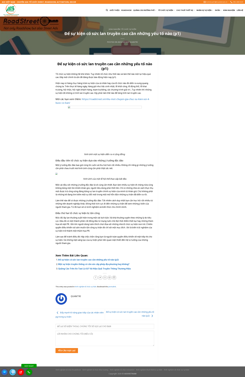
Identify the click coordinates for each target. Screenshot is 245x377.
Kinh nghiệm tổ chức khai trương (95, 370)
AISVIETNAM (130, 373)
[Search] (107, 10)
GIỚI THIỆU (115, 10)
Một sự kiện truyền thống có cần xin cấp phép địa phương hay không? (93, 264)
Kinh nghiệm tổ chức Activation (122, 370)
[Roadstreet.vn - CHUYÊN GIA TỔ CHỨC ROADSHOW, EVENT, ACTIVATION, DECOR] (11, 10)
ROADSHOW (126, 10)
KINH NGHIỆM (229, 10)
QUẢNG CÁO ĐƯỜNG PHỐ (144, 10)
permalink (112, 286)
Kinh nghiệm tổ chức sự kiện (122, 29)
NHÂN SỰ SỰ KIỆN (204, 10)
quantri (134, 42)
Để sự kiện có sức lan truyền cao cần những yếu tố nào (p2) (88, 259)
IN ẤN (217, 10)
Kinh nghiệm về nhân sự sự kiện (176, 370)
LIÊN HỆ (240, 10)
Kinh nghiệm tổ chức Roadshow (68, 370)
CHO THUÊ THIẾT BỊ (184, 10)
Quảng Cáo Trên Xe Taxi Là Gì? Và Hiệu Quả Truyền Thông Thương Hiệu (94, 268)
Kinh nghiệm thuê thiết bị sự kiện (149, 370)
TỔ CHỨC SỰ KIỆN (165, 10)
